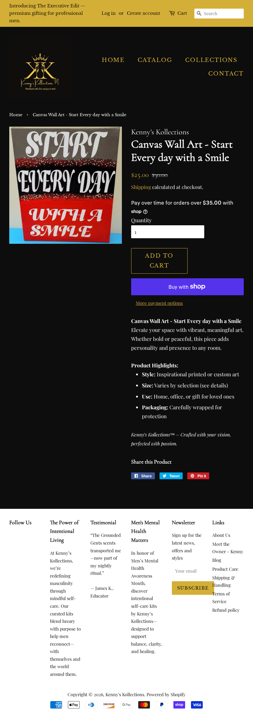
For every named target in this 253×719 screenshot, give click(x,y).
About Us (221, 535)
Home (113, 60)
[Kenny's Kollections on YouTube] (12, 549)
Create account (143, 13)
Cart (182, 13)
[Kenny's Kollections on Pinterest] (22, 536)
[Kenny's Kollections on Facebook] (12, 536)
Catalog (155, 60)
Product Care (225, 569)
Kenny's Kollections (125, 694)
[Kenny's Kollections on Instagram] (32, 536)
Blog (216, 560)
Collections (211, 60)
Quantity (141, 220)
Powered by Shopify (166, 694)
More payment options (159, 303)
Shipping (141, 187)
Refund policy (225, 610)
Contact (226, 73)
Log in (109, 13)
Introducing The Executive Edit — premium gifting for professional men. (47, 13)
